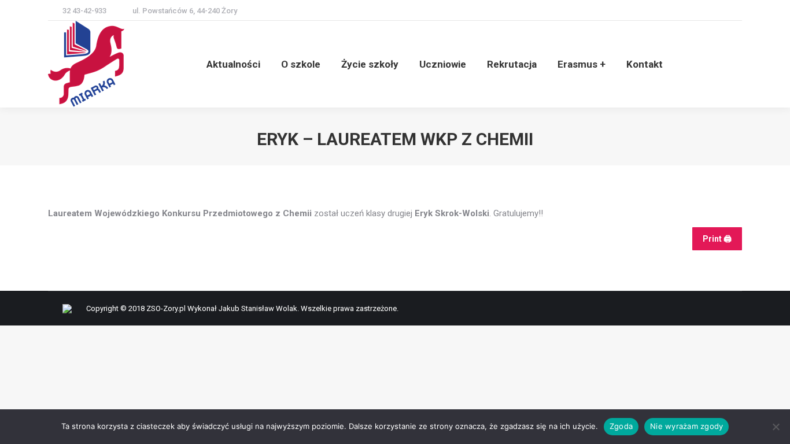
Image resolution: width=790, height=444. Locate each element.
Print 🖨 (717, 238)
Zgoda (621, 426)
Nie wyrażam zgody (686, 426)
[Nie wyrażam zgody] (775, 426)
